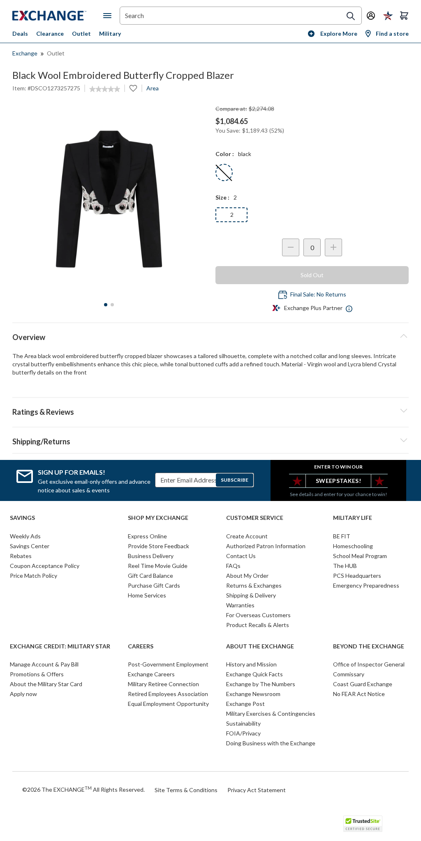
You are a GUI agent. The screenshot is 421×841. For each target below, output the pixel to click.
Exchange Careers (151, 674)
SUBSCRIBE (234, 480)
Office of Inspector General (369, 664)
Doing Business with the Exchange (270, 743)
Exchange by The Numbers (260, 683)
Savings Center (29, 545)
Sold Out (312, 274)
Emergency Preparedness (366, 585)
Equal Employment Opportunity (168, 703)
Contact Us (241, 555)
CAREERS (140, 646)
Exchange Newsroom (253, 693)
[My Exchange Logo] (57, 16)
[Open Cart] (404, 15)
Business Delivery (150, 555)
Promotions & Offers (37, 674)
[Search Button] (351, 16)
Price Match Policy (33, 575)
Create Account (247, 536)
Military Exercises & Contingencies (270, 713)
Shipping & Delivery (251, 595)
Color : (224, 153)
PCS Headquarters (357, 575)
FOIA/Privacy (243, 733)
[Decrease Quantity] (290, 247)
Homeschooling (353, 545)
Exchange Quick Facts (254, 674)
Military (110, 33)
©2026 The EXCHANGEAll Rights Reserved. (83, 789)
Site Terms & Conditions (186, 789)
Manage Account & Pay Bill (44, 664)
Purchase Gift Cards (154, 585)
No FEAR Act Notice (359, 693)
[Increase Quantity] (333, 247)
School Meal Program (360, 555)
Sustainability (243, 723)
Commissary (348, 674)
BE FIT (341, 536)
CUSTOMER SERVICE (254, 518)
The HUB (345, 565)
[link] (104, 89)
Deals (20, 33)
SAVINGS (22, 518)
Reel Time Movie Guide (157, 565)
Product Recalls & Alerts (257, 624)
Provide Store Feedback (158, 545)
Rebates (21, 555)
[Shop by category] (109, 15)
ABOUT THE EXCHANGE (260, 646)
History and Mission (251, 664)
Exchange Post (245, 703)
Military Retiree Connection (163, 683)
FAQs (233, 565)
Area (152, 88)
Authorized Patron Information (265, 545)
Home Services (147, 595)
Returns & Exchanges (254, 585)
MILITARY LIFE (352, 518)
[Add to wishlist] (133, 88)
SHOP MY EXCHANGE (158, 518)
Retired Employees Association (168, 693)
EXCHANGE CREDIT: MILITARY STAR (60, 646)
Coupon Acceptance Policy (44, 565)
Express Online (147, 536)
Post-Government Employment (168, 664)
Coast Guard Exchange (362, 683)
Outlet (81, 33)
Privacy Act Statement (256, 789)
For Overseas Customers (258, 614)
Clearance (50, 33)
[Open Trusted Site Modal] (362, 824)
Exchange (24, 53)
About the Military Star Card (46, 683)
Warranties (240, 605)
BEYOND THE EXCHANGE (368, 646)
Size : (222, 197)
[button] (210, 410)
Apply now (23, 693)
